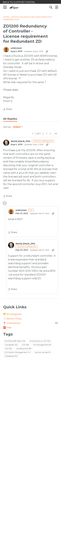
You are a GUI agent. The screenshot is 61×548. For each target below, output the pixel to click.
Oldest (17, 127)
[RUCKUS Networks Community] (14, 7)
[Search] (51, 7)
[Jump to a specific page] (55, 133)
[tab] (10, 119)
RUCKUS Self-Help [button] (15, 341)
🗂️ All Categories (12, 314)
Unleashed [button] (11, 356)
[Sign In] (56, 7)
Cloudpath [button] (11, 345)
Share (7, 109)
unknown (16, 48)
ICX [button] (25, 345)
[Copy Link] (47, 51)
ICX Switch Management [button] (17, 352)
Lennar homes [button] (43, 352)
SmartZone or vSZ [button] (40, 341)
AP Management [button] (42, 345)
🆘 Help (7, 327)
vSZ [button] (8, 348)
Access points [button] (24, 348)
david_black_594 (20, 141)
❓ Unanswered (30, 323)
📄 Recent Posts (12, 318)
